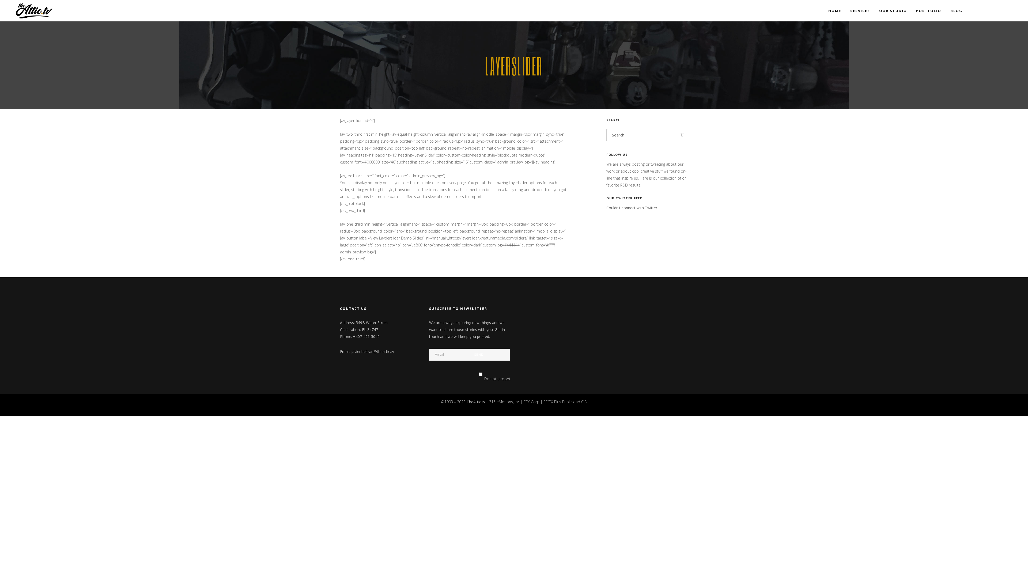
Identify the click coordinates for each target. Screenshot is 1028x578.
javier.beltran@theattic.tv (372, 351)
